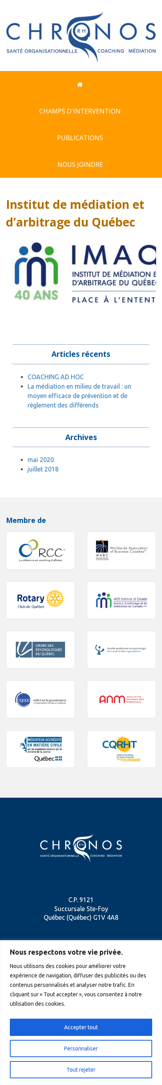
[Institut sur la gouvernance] (40, 699)
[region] (81, 1012)
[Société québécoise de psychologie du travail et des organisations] (121, 650)
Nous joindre (80, 164)
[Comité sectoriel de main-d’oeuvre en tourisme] (121, 749)
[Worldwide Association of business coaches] (121, 550)
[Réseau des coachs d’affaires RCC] (40, 550)
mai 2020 (41, 459)
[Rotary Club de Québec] (40, 600)
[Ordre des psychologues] (40, 650)
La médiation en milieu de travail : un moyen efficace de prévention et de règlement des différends (79, 396)
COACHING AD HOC (56, 376)
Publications (80, 137)
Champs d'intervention (80, 111)
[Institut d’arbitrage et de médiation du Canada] (121, 600)
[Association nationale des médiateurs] (121, 699)
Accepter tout (81, 1027)
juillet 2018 (43, 469)
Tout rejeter (81, 1070)
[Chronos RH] (81, 34)
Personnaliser (81, 1048)
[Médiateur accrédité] (40, 749)
